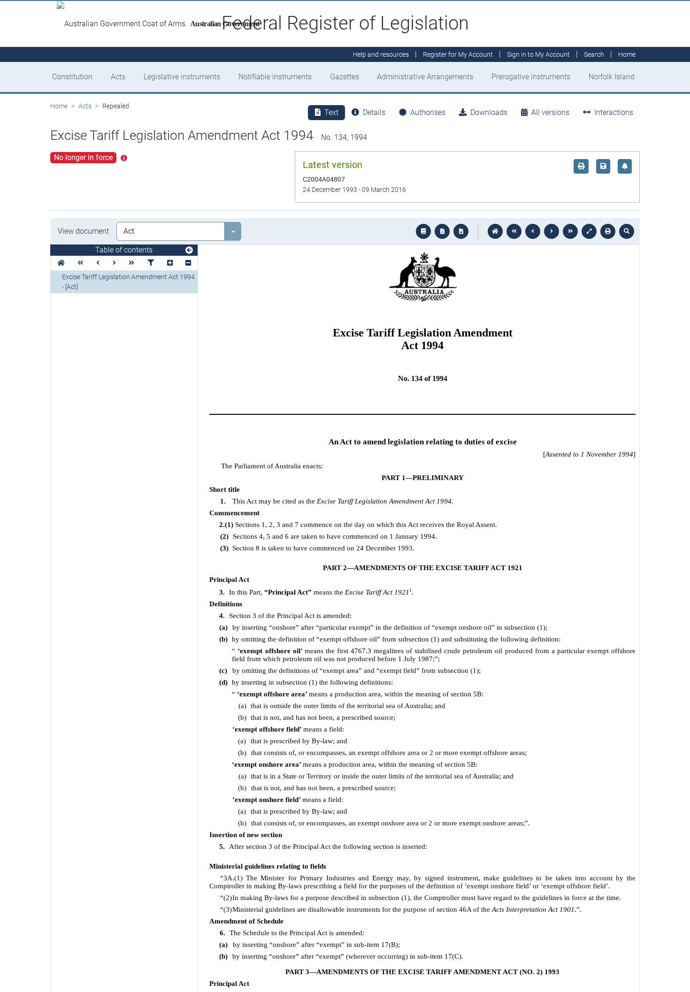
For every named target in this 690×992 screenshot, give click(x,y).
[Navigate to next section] (551, 231)
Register (458, 54)
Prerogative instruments (530, 76)
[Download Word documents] (460, 231)
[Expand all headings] (170, 263)
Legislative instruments (182, 76)
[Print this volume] (607, 231)
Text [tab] (331, 112)
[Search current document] (626, 231)
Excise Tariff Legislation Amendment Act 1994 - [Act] (128, 281)
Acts (118, 76)
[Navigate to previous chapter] (513, 231)
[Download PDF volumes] (442, 231)
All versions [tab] (550, 112)
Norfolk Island (612, 76)
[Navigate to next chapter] (570, 231)
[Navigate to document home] (495, 231)
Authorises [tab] (427, 112)
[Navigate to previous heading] (98, 263)
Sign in (538, 54)
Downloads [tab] (488, 112)
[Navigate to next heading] (114, 263)
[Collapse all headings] (188, 263)
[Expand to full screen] (589, 231)
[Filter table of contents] (150, 263)
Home (59, 106)
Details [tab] (374, 112)
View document (83, 231)
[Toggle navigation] (189, 250)
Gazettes (344, 76)
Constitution (72, 76)
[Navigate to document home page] (61, 263)
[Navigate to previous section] (532, 231)
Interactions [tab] (613, 112)
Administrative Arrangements (425, 76)
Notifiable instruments (275, 76)
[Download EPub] (423, 231)
